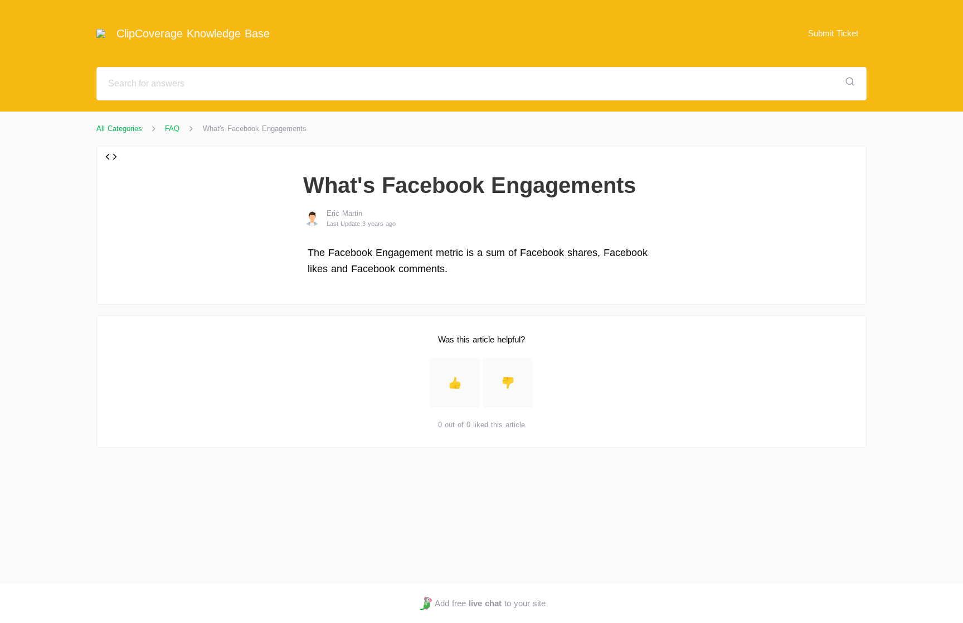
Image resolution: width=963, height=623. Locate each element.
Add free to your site (490, 603)
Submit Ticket (833, 33)
